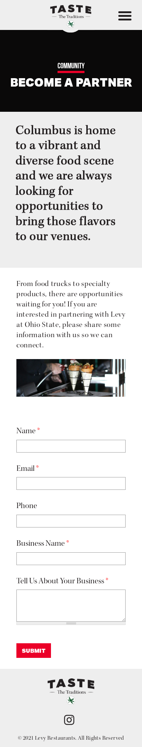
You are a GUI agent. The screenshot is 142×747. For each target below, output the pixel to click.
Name (28, 431)
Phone (26, 506)
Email (27, 468)
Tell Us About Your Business (62, 581)
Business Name (42, 543)
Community (71, 65)
